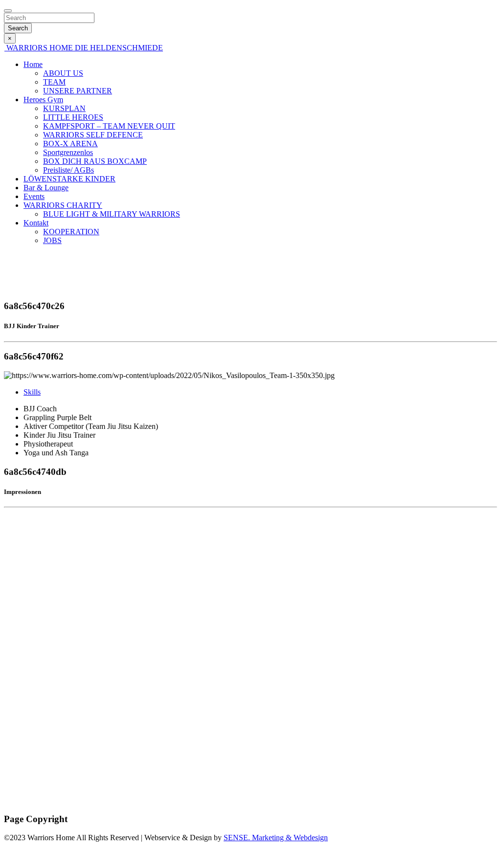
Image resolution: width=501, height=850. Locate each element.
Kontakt (35, 223)
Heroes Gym (43, 99)
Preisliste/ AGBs (68, 170)
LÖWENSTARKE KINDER (69, 179)
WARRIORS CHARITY (62, 205)
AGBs (14, 800)
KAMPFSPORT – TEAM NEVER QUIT (109, 126)
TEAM (54, 82)
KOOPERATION (71, 231)
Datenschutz (23, 783)
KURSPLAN (64, 108)
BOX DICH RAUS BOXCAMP (95, 161)
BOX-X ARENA (70, 143)
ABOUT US (63, 73)
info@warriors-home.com (44, 626)
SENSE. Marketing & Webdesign (276, 837)
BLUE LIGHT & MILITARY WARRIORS (111, 214)
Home (33, 64)
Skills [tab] (32, 392)
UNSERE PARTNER (77, 91)
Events (34, 196)
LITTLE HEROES (73, 117)
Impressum (21, 766)
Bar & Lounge (45, 187)
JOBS (52, 240)
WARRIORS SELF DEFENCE (93, 135)
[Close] (8, 10)
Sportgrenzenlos (68, 152)
